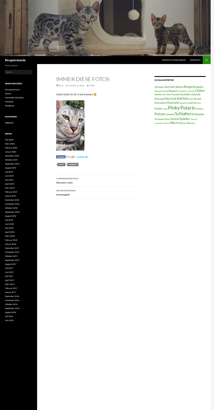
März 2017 (10, 284)
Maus (199, 103)
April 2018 (9, 232)
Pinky (174, 108)
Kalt (173, 98)
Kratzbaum (160, 102)
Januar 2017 (10, 292)
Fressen (175, 94)
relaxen (170, 114)
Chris (92, 85)
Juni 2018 (9, 224)
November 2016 (12, 300)
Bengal (188, 86)
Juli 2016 (9, 316)
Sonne (175, 119)
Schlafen (183, 113)
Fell (163, 94)
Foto (61, 164)
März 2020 (10, 143)
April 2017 (9, 280)
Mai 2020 (9, 139)
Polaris (187, 108)
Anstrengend (66, 192)
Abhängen (159, 87)
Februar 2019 (11, 192)
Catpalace (182, 91)
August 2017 (10, 264)
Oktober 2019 (11, 160)
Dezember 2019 (12, 156)
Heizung (159, 98)
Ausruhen (170, 86)
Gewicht (195, 94)
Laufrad (192, 102)
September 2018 (12, 212)
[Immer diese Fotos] (61, 156)
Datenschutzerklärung (174, 60)
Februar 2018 (11, 240)
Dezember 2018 (12, 200)
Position (199, 108)
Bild (61, 85)
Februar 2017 (11, 288)
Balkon (179, 86)
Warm (174, 123)
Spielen (184, 119)
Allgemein (9, 122)
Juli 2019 (9, 172)
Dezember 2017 (12, 248)
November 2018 (12, 204)
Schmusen (198, 114)
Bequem (173, 90)
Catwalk (190, 91)
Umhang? (9, 101)
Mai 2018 (9, 228)
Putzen (160, 114)
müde (165, 109)
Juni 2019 (9, 176)
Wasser (182, 123)
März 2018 (10, 236)
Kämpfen (183, 103)
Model (158, 108)
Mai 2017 (9, 276)
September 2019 (12, 164)
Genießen (185, 94)
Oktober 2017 (11, 256)
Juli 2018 (9, 220)
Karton (182, 98)
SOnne (8, 93)
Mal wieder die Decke (14, 97)
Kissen (197, 98)
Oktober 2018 (11, 208)
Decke (158, 94)
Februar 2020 (11, 147)
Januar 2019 (10, 196)
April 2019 (9, 184)
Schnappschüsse (162, 119)
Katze (191, 99)
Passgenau (9, 105)
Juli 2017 (9, 268)
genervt (73, 164)
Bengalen (198, 86)
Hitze (167, 98)
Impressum (195, 60)
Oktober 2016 (11, 304)
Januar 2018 (10, 244)
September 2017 (12, 260)
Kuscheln (173, 102)
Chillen (200, 90)
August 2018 (10, 216)
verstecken (159, 123)
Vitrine (167, 123)
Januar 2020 (10, 151)
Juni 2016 (9, 320)
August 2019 (10, 168)
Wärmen (191, 123)
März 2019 (10, 188)
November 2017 (12, 252)
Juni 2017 (9, 272)
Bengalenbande (15, 60)
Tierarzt (193, 119)
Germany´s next (67, 180)
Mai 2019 (9, 180)
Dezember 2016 (12, 296)
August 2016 (10, 312)
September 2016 (12, 308)
